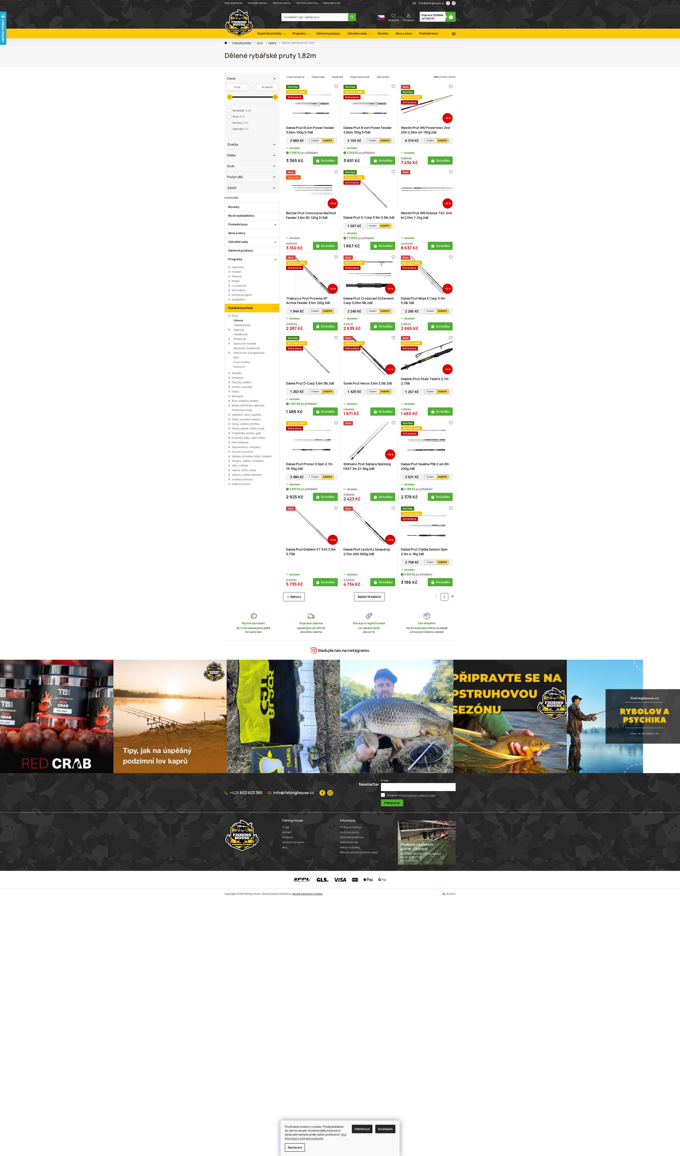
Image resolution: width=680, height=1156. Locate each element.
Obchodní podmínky (307, 3)
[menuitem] (271, 33)
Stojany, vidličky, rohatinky (248, 461)
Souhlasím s (411, 795)
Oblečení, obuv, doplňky (246, 415)
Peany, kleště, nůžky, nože (248, 428)
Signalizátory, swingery (246, 447)
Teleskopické (242, 325)
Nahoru (295, 597)
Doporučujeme (296, 77)
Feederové (241, 334)
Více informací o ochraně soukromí (315, 1136)
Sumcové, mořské (245, 343)
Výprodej (240, 128)
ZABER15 (327, 140)
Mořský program (242, 295)
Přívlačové (240, 339)
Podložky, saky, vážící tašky (248, 438)
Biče (236, 357)
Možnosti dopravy (258, 3)
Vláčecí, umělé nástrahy (247, 475)
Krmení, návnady (242, 387)
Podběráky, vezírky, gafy (246, 433)
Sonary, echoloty (242, 451)
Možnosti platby (282, 3)
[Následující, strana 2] (444, 596)
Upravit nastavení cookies (307, 893)
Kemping (237, 378)
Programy (235, 259)
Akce (238, 116)
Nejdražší (337, 77)
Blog (284, 847)
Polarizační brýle (242, 410)
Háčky (235, 391)
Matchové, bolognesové (249, 353)
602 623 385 (246, 792)
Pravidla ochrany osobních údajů (359, 852)
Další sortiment (241, 484)
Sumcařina (238, 290)
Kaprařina (238, 267)
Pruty (235, 316)
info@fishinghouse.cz (293, 792)
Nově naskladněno (241, 216)
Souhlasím (385, 1129)
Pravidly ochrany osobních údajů (418, 795)
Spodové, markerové (247, 348)
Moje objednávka (234, 3)
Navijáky (237, 373)
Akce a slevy (236, 233)
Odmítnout (362, 1129)
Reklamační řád (331, 3)
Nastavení (295, 1147)
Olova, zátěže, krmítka (245, 424)
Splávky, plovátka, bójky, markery (252, 456)
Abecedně (383, 77)
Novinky (233, 207)
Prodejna (287, 837)
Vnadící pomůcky (242, 479)
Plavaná (236, 276)
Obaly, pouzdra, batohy (246, 419)
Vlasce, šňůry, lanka (244, 470)
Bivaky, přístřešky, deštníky (248, 405)
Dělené (238, 320)
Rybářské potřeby (240, 308)
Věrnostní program (293, 842)
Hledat (352, 17)
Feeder (236, 272)
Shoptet (451, 893)
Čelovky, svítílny (241, 382)
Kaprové (239, 330)
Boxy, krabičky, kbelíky (245, 401)
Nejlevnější (318, 77)
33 (452, 596)
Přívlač (235, 281)
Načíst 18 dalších (369, 597)
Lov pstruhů (239, 285)
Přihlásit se (392, 803)
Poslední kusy (238, 224)
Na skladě (241, 110)
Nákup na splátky (350, 847)
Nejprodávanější (359, 77)
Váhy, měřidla (240, 465)
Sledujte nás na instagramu (343, 650)
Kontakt (286, 832)
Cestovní (239, 367)
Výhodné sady (238, 242)
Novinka (240, 122)
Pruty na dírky (242, 362)
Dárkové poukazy (240, 250)
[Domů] (226, 42)
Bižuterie (237, 396)
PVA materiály (240, 442)
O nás (285, 827)
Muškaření (238, 299)
